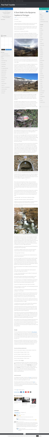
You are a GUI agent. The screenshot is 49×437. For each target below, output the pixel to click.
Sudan (41, 83)
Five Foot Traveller (8, 5)
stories (18, 8)
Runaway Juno (3, 79)
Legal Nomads (3, 66)
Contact (42, 17)
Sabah (41, 71)
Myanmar (42, 54)
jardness (17, 414)
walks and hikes (22, 8)
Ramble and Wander (4, 77)
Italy (41, 41)
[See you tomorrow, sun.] (6, 39)
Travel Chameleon (3, 83)
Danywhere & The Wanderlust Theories (5, 56)
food (41, 35)
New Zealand (42, 60)
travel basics (42, 92)
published (42, 64)
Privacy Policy (42, 19)
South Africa (42, 75)
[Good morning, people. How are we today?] (10, 39)
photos (41, 62)
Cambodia (42, 30)
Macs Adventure (34, 331)
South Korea (42, 77)
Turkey (41, 94)
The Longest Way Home (4, 68)
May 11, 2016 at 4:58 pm (22, 428)
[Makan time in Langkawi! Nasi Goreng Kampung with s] (3, 39)
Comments (17, 412)
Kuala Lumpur (42, 45)
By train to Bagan (24, 403)
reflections (42, 66)
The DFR (2, 58)
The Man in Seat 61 (4, 70)
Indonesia (42, 39)
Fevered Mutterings (4, 60)
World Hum (3, 81)
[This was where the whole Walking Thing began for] (3, 47)
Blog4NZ (42, 26)
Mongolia (42, 52)
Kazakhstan (42, 43)
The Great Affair (3, 64)
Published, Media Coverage (44, 21)
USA (41, 98)
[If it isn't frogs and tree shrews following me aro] (10, 47)
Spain (15, 8)
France (41, 37)
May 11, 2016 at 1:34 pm (21, 421)
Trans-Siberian (43, 90)
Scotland (42, 73)
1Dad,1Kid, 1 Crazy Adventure (5, 87)
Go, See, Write (3, 62)
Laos (41, 47)
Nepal (41, 58)
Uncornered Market (4, 89)
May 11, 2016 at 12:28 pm (22, 414)
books (41, 28)
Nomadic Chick (3, 75)
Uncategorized (42, 96)
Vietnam (42, 100)
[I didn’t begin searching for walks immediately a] (10, 43)
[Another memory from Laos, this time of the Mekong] (3, 43)
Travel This (2, 85)
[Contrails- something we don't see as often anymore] (6, 47)
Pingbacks (23, 412)
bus (30, 377)
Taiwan (41, 85)
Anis (15, 17)
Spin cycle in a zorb (33, 405)
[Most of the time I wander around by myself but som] (6, 43)
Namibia (42, 56)
